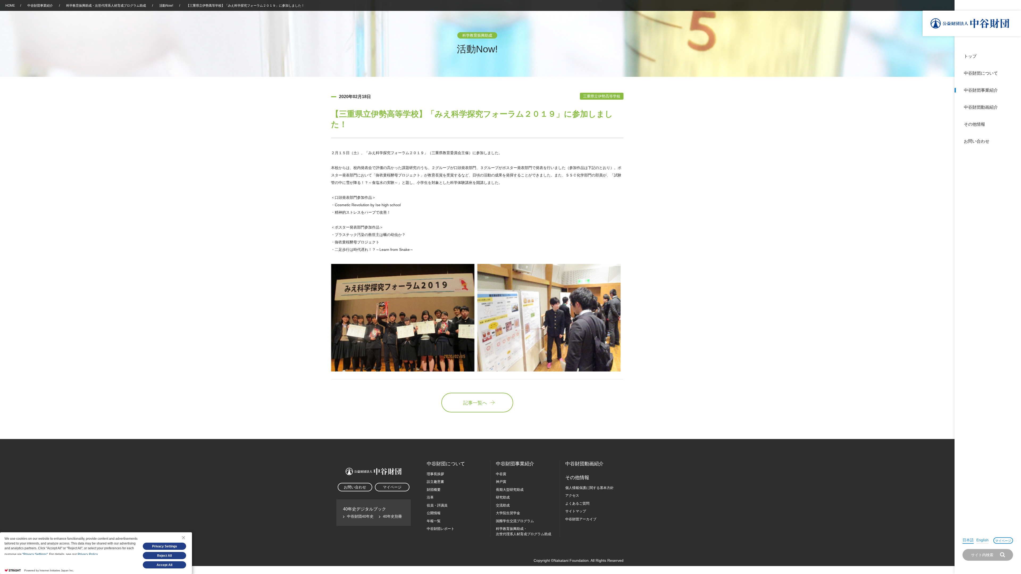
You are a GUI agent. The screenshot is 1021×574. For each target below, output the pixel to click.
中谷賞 (501, 474)
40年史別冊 (392, 516)
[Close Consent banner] (183, 538)
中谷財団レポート (440, 529)
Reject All (164, 556)
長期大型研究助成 (510, 490)
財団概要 (434, 490)
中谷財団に (446, 463)
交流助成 (503, 505)
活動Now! (166, 5)
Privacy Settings (164, 546)
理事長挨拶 (435, 474)
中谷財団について (981, 73)
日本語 (968, 540)
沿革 (1013, 107)
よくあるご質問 (577, 503)
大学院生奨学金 (508, 513)
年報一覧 (434, 521)
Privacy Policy (88, 554)
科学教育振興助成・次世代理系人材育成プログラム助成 (106, 5)
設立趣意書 (435, 482)
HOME (10, 5)
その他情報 (974, 124)
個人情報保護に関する (589, 488)
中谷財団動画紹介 (981, 107)
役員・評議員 (437, 505)
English (982, 540)
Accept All (164, 565)
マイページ (1003, 541)
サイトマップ (575, 511)
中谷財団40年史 (360, 516)
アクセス (572, 495)
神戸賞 (501, 482)
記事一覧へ (475, 403)
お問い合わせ (976, 141)
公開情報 (434, 513)
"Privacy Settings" (35, 554)
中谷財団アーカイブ (580, 519)
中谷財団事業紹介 (981, 90)
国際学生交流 (515, 521)
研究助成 (503, 497)
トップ (970, 56)
